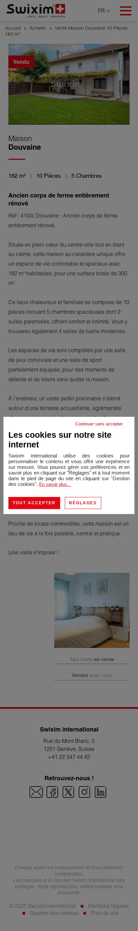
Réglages (83, 503)
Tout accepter (34, 503)
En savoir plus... (55, 484)
